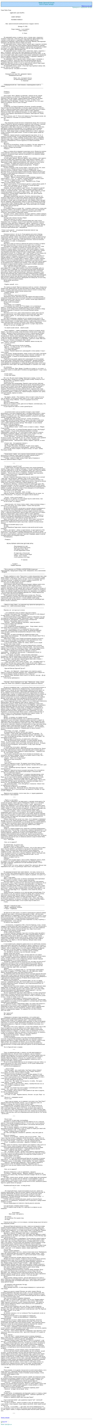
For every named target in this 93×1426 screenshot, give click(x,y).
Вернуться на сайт (87, 6)
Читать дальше (5, 1417)
